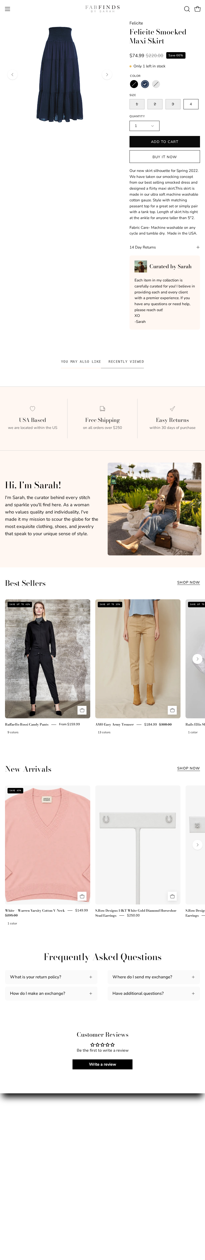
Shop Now (188, 582)
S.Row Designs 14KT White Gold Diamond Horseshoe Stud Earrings (135, 913)
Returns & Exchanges (128, 1137)
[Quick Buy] (82, 710)
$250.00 (133, 915)
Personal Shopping (23, 1146)
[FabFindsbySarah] (102, 9)
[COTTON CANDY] (156, 84)
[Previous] (13, 75)
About (10, 1129)
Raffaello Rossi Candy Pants (26, 724)
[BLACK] (134, 84)
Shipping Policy (122, 1129)
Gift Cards (14, 1154)
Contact (115, 1146)
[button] (186, 8)
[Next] (107, 75)
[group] (102, 670)
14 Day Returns (143, 247)
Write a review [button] (102, 1064)
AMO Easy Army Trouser (114, 724)
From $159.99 (69, 724)
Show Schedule (19, 1137)
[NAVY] (145, 84)
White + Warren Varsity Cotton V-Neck (35, 910)
